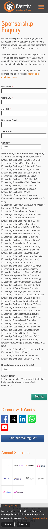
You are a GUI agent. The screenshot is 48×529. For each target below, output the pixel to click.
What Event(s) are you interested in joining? (23, 153)
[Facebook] (8, 419)
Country (5, 143)
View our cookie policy (36, 518)
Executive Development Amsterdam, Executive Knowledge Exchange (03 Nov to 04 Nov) (23, 198)
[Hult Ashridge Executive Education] (41, 480)
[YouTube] (8, 427)
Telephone (7, 131)
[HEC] (7, 466)
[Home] (17, 6)
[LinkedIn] (26, 419)
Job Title (6, 109)
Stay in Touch (8, 376)
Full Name (7, 87)
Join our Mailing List (23, 438)
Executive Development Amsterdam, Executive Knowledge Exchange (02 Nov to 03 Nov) (23, 342)
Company (7, 98)
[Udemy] (18, 466)
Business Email (9, 120)
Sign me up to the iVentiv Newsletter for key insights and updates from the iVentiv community (23, 382)
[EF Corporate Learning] (29, 480)
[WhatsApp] (35, 419)
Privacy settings (10, 506)
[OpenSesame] (29, 466)
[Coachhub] (7, 480)
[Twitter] (17, 419)
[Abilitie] (18, 480)
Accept (8, 524)
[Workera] (18, 493)
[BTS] (41, 466)
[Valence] (7, 493)
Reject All (23, 524)
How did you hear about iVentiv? (17, 365)
